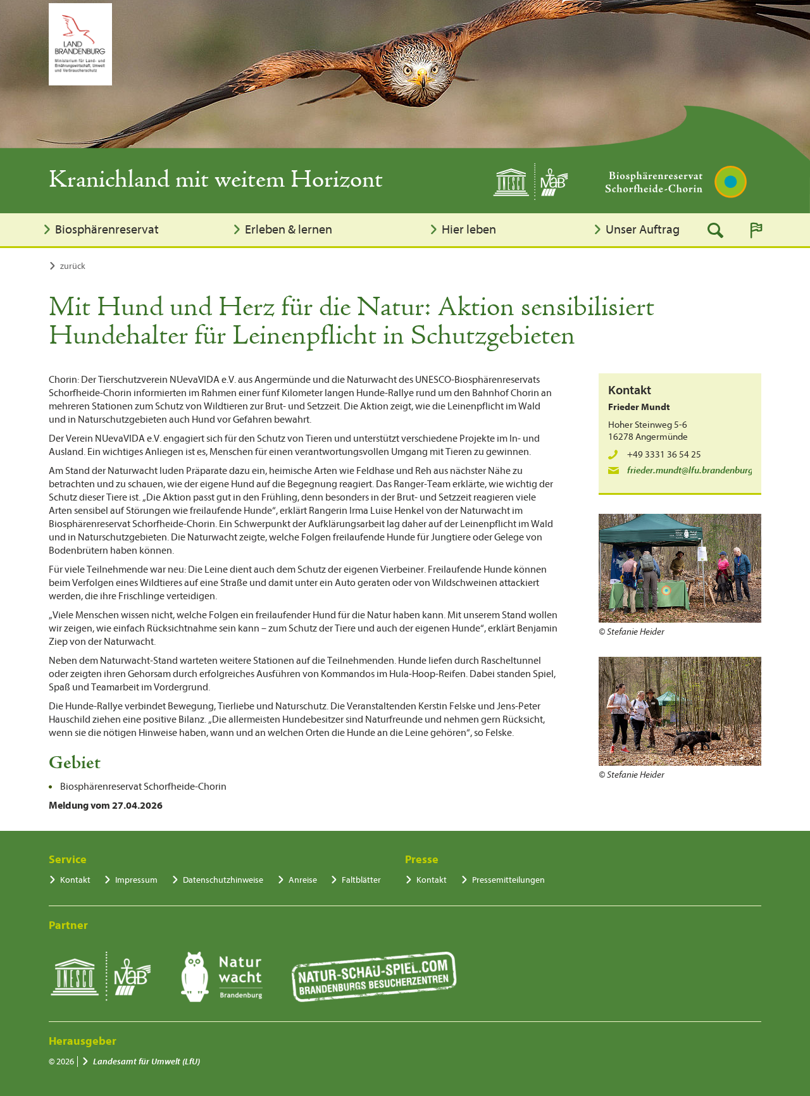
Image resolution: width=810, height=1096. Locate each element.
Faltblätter (361, 880)
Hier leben (469, 229)
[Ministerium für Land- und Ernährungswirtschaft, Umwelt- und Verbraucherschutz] (80, 44)
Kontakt (75, 880)
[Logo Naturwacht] (222, 977)
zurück (72, 266)
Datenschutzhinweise (223, 880)
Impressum (136, 880)
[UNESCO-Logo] (100, 977)
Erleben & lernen (288, 229)
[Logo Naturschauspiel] (374, 977)
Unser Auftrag (643, 229)
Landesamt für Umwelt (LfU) (146, 1061)
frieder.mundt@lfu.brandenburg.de (696, 470)
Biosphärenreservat (107, 229)
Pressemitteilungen (508, 880)
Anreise (303, 880)
